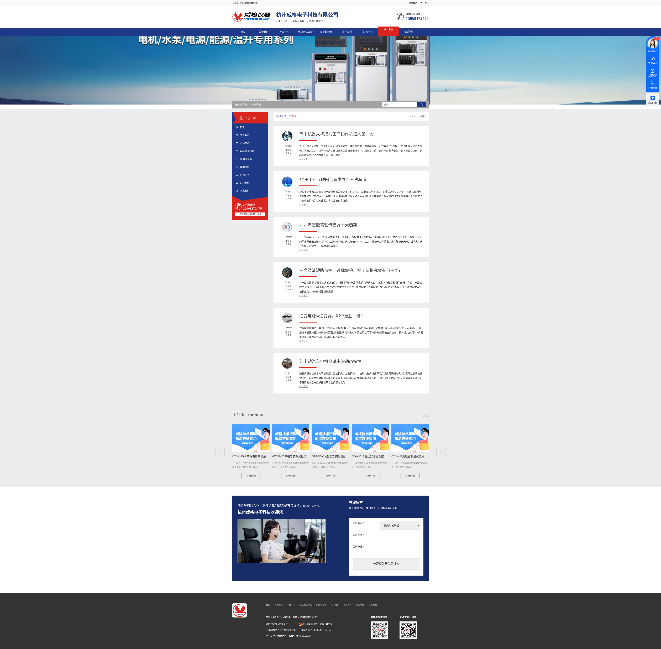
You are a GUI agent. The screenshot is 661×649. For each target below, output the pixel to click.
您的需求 (358, 523)
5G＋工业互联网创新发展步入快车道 (332, 179)
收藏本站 (413, 3)
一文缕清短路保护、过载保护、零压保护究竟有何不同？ (351, 270)
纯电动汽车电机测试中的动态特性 (330, 361)
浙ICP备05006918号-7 (277, 624)
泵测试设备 (326, 31)
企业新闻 (389, 29)
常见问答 (368, 31)
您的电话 (358, 546)
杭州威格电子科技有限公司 (307, 15)
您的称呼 (358, 535)
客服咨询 (360, 345)
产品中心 (284, 31)
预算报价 (338, 345)
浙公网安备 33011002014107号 (317, 624)
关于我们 (264, 31)
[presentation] (220, 451)
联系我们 (409, 31)
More (426, 416)
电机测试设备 (305, 31)
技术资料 (347, 31)
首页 (242, 31)
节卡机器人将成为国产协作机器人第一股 (336, 134)
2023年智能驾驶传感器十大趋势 (328, 225)
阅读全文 (303, 159)
